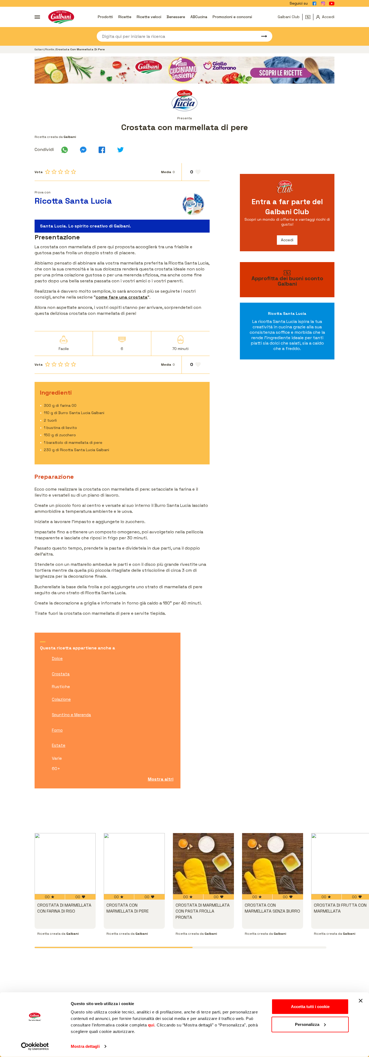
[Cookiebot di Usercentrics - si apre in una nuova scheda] (35, 1046)
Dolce (57, 658)
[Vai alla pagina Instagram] (323, 3)
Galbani (39, 49)
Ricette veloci (149, 16)
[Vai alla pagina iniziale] (61, 17)
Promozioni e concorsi (232, 16)
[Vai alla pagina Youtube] (331, 3)
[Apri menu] (37, 17)
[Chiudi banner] (361, 1001)
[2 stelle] (54, 172)
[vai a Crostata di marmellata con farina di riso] (65, 863)
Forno (57, 730)
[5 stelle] (73, 172)
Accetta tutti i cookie (310, 1006)
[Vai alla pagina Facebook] (314, 3)
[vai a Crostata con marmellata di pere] (134, 863)
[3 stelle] (60, 172)
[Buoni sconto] (309, 17)
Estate (58, 745)
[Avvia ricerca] (261, 36)
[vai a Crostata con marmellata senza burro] (272, 863)
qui (151, 1025)
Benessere (176, 16)
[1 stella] (47, 172)
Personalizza (307, 1024)
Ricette (124, 16)
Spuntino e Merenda (71, 714)
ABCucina (198, 16)
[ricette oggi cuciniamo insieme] (184, 70)
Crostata (61, 673)
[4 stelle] (67, 172)
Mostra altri (160, 779)
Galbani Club (289, 16)
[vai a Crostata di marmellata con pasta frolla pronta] (203, 863)
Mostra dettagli (85, 1046)
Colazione (61, 699)
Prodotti (105, 16)
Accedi (287, 239)
